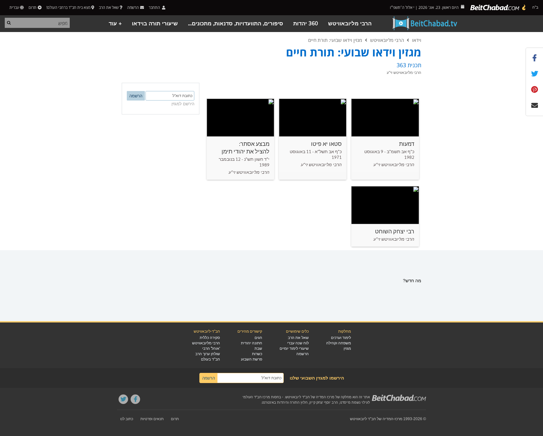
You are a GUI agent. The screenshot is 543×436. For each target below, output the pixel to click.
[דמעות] (385, 139)
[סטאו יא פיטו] (312, 139)
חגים (258, 337)
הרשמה (302, 354)
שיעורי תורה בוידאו (155, 23)
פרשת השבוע (251, 359)
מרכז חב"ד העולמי (256, 397)
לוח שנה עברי (298, 343)
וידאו (416, 40)
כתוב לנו (126, 419)
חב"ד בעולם (210, 359)
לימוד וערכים (341, 337)
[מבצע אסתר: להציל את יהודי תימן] (240, 139)
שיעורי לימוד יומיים (294, 348)
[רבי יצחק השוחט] (385, 216)
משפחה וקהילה (338, 343)
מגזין (347, 348)
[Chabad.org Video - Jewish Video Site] (425, 23)
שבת (258, 348)
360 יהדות (305, 23)
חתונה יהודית (251, 343)
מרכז (398, 419)
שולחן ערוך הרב (207, 354)
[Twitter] (123, 399)
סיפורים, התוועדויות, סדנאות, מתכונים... (235, 23)
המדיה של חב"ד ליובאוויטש (371, 419)
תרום (32, 7)
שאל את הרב (109, 7)
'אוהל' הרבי (211, 348)
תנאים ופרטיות (152, 419)
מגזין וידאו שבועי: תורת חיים (335, 40)
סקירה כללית (210, 337)
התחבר (155, 7)
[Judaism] (498, 7)
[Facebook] (135, 399)
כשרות (257, 354)
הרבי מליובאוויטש (350, 23)
